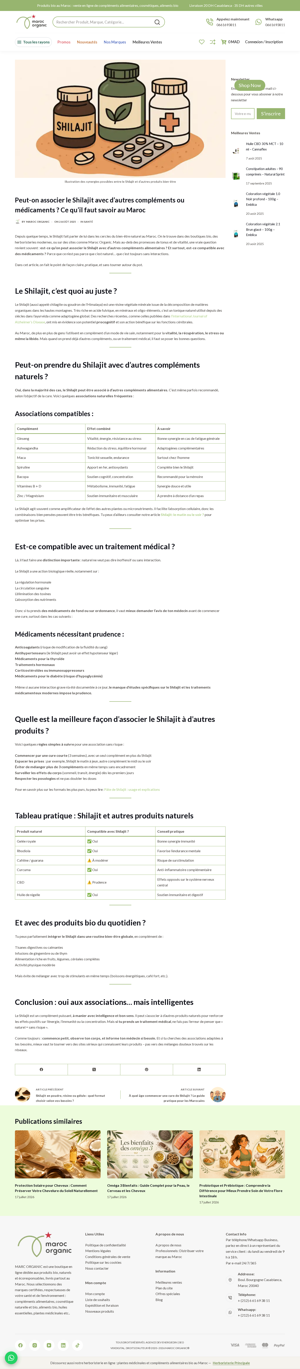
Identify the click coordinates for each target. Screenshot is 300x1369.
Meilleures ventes (147, 42)
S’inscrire (271, 113)
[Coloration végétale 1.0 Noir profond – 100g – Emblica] (236, 203)
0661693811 (226, 25)
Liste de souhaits (97, 1299)
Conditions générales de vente (107, 1256)
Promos (63, 42)
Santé (88, 221)
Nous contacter (97, 1268)
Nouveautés (87, 42)
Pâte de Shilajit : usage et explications (132, 789)
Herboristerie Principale (231, 1363)
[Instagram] (34, 1345)
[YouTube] (48, 1345)
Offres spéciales (167, 1294)
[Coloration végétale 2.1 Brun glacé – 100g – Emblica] (236, 234)
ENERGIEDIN (169, 1342)
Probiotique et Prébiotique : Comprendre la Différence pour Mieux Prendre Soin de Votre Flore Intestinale (240, 1190)
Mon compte (95, 1294)
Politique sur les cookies (103, 1262)
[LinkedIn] (199, 1069)
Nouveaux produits (99, 1311)
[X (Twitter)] (94, 1069)
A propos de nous (168, 1245)
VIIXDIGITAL (117, 1348)
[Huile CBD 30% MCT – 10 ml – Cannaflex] (236, 151)
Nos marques (115, 42)
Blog (159, 1299)
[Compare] (212, 42)
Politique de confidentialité (105, 1245)
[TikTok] (77, 1345)
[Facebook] (41, 1069)
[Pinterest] (146, 1069)
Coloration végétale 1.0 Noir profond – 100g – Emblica (263, 199)
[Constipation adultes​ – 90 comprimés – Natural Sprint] (236, 176)
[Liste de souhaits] (201, 42)
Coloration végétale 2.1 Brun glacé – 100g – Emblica (263, 229)
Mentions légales (98, 1251)
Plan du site (164, 1288)
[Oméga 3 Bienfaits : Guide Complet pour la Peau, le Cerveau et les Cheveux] (150, 1154)
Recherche (157, 22)
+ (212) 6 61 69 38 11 (254, 1300)
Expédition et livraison (102, 1305)
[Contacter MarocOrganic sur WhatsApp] (11, 1357)
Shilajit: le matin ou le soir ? (182, 514)
